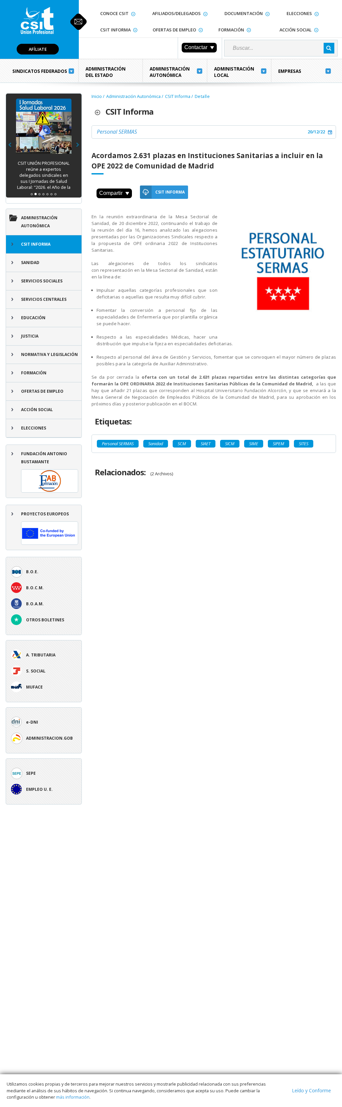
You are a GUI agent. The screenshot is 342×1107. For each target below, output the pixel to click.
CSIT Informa (115, 30)
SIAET (205, 444)
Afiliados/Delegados (176, 13)
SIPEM (278, 444)
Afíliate (38, 49)
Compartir (111, 193)
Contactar (195, 47)
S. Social (35, 671)
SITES (303, 444)
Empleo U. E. (39, 789)
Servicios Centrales (43, 299)
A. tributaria (40, 655)
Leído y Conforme (311, 1090)
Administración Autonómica (170, 72)
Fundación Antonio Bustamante (44, 458)
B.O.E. (32, 572)
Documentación (243, 13)
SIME (253, 444)
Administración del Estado (106, 72)
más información (73, 1097)
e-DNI (32, 722)
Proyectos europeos (45, 514)
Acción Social (296, 30)
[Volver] (100, 112)
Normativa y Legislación (49, 354)
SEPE (31, 773)
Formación (231, 30)
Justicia (29, 336)
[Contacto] (78, 21)
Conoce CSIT (114, 13)
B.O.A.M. (35, 604)
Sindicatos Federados (39, 71)
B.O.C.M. (35, 588)
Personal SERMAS (117, 131)
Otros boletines (45, 620)
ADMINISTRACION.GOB (49, 738)
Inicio (97, 96)
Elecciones (299, 13)
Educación (33, 318)
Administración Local (234, 72)
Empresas (289, 71)
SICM (229, 444)
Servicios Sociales (41, 281)
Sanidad (30, 262)
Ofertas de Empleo (174, 30)
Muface (34, 687)
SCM (182, 444)
